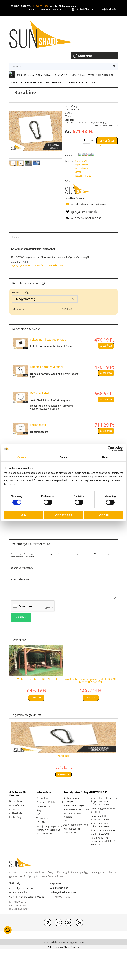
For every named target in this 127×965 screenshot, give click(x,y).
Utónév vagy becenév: (22, 567)
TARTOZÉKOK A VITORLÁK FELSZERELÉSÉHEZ (83, 172)
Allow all (104, 514)
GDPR (66, 820)
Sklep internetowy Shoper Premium (63, 947)
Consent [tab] (22, 457)
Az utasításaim (16, 805)
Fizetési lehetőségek (74, 805)
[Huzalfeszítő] (20, 429)
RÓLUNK (40, 822)
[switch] (48, 502)
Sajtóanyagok (43, 806)
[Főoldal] (46, 34)
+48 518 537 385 (22, 6)
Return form (42, 798)
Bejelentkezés (16, 801)
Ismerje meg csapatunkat (49, 826)
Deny (23, 514)
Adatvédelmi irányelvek (76, 824)
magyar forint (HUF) (54, 9)
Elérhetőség (15, 817)
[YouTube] (68, 922)
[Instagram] (58, 922)
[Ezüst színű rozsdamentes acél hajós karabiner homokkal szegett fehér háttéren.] (20, 163)
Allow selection (63, 514)
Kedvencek (14, 809)
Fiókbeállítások (16, 813)
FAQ (38, 814)
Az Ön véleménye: (20, 579)
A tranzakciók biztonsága (76, 809)
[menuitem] (34, 75)
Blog (38, 810)
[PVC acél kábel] (20, 397)
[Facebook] (47, 922)
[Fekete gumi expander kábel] (20, 343)
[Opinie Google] (79, 922)
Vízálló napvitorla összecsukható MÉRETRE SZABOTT (103, 841)
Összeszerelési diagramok (49, 802)
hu (31, 9)
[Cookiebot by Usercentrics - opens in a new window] (109, 448)
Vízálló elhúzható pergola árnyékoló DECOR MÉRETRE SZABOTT (104, 801)
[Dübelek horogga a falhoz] (20, 371)
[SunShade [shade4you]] (79, 189)
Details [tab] (63, 457)
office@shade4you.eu (64, 6)
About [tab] (105, 457)
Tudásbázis (42, 818)
